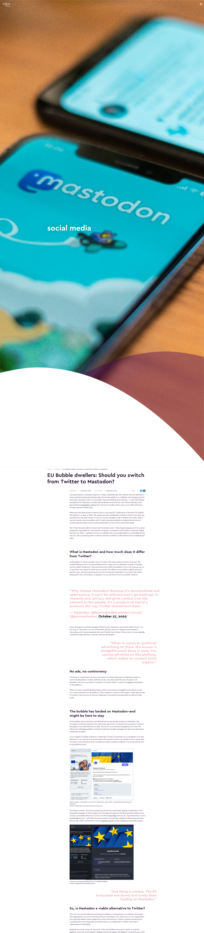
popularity (85, 505)
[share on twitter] (141, 491)
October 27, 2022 (112, 616)
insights (57, 469)
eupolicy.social (107, 821)
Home (49, 469)
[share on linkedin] (144, 491)
